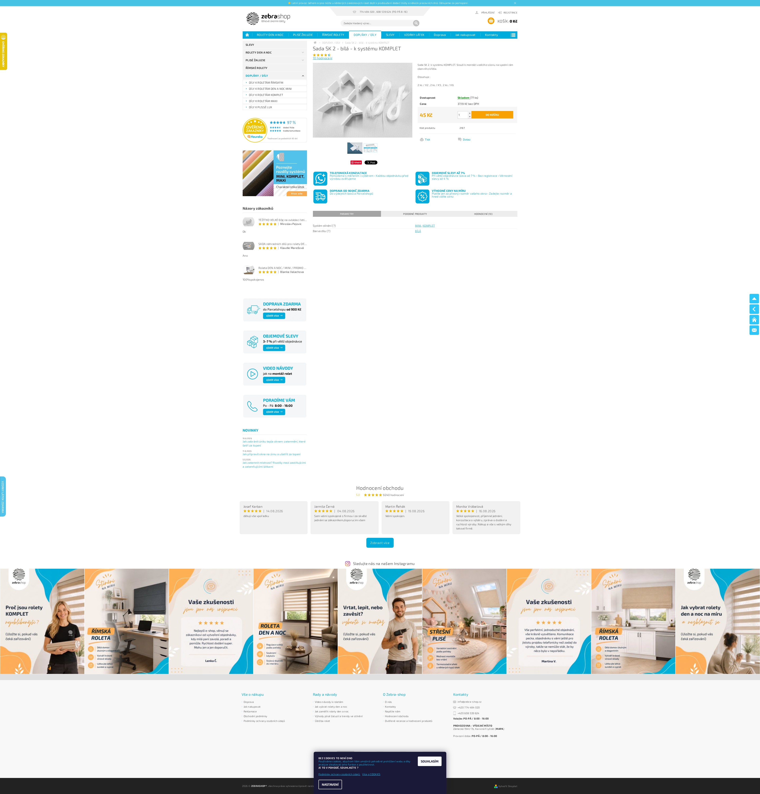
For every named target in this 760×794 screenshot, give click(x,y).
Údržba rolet (322, 720)
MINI (418, 225)
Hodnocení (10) (483, 213)
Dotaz (467, 139)
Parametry (347, 213)
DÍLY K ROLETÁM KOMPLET (266, 95)
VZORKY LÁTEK (414, 34)
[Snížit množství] (469, 116)
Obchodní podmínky (255, 716)
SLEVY (390, 34)
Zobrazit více (380, 543)
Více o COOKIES (371, 774)
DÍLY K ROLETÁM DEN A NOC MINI (270, 88)
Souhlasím (430, 761)
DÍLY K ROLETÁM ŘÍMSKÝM (266, 82)
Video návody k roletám (329, 701)
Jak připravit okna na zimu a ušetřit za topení (272, 454)
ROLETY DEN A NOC (270, 34)
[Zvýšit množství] (469, 113)
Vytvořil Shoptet (507, 786)
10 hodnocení (322, 58)
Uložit (357, 162)
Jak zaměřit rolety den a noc (332, 711)
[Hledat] (416, 23)
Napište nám (392, 711)
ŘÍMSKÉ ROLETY (333, 34)
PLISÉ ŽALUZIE (303, 34)
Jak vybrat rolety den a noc (331, 706)
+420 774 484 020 (469, 707)
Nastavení (330, 784)
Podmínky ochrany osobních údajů (264, 720)
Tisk (427, 139)
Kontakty (491, 34)
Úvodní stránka (247, 35)
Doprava (440, 34)
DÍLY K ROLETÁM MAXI (263, 101)
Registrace (510, 12)
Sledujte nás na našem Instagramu (384, 563)
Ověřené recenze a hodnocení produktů (408, 720)
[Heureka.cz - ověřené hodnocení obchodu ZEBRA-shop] (275, 130)
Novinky (250, 430)
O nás (388, 701)
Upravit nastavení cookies (313, 785)
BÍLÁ (418, 231)
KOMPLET (429, 225)
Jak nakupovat (465, 34)
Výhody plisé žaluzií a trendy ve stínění (339, 716)
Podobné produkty (415, 213)
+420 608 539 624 (468, 713)
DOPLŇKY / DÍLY (365, 34)
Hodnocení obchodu (380, 488)
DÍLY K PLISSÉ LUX (260, 107)
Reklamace (250, 711)
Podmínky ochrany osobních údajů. (339, 774)
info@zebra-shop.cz (470, 701)
